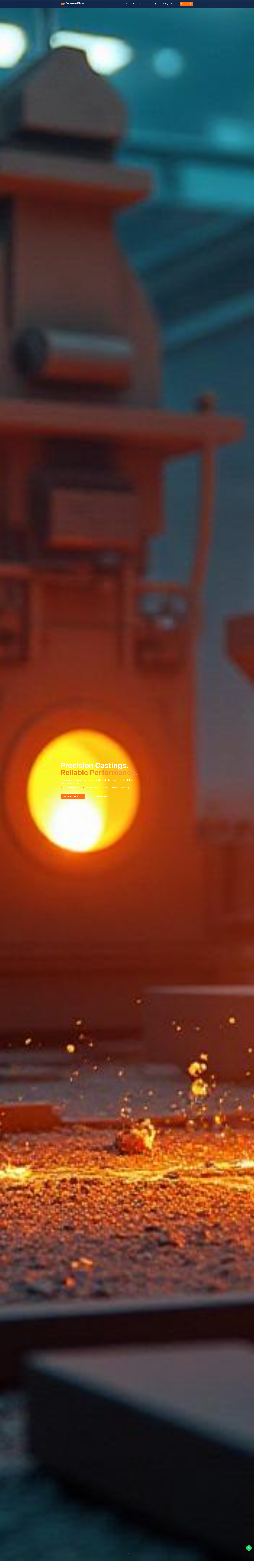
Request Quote (186, 4)
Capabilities (137, 4)
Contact (174, 4)
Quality (157, 4)
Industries (148, 4)
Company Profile (100, 796)
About (128, 4)
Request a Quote (71, 796)
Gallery (165, 4)
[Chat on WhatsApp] (249, 1548)
